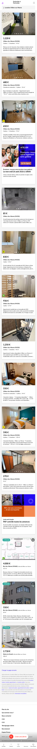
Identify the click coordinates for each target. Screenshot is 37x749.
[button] (15, 33)
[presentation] (3, 24)
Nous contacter (6, 716)
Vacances (26, 746)
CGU (3, 719)
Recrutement (6, 729)
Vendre (11, 746)
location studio (21, 682)
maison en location (13, 688)
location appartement (11, 682)
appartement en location (23, 688)
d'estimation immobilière (20, 693)
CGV (3, 722)
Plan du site (5, 709)
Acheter (4, 746)
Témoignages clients (8, 725)
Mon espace (33, 746)
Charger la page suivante (9, 670)
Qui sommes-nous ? (8, 712)
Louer (18, 746)
